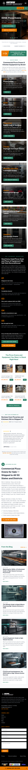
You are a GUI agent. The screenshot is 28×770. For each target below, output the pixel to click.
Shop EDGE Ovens (9, 26)
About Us (3, 717)
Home (2, 715)
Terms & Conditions (12, 756)
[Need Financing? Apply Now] (4, 764)
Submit (5, 751)
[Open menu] (25, 3)
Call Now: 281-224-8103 (13, 768)
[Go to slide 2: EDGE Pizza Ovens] (13, 37)
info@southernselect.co (6, 707)
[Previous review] (2, 425)
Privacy (3, 756)
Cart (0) (21, 8)
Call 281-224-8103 (8, 345)
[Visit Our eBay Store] (14, 764)
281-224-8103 (20, 54)
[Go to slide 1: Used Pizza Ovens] (10, 37)
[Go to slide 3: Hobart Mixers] (14, 37)
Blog (2, 720)
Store (2, 718)
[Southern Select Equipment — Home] (12, 3)
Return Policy (23, 756)
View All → (23, 547)
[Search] (26, 8)
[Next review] (6, 425)
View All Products (14, 405)
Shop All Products (9, 30)
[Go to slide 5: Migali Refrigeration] (17, 37)
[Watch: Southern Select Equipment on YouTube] (14, 531)
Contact (3, 722)
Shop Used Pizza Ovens (9, 341)
